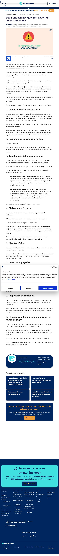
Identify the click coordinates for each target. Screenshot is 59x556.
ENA (48, 499)
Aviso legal (17, 547)
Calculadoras (39, 496)
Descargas (38, 499)
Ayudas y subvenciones (29, 503)
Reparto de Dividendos (18, 505)
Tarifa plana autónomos (4, 494)
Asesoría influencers (29, 496)
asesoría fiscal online (35, 239)
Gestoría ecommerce (29, 494)
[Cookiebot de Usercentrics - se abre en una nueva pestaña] (51, 267)
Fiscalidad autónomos (6, 511)
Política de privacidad (6, 547)
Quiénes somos (51, 492)
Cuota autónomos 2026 (7, 505)
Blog (15, 14)
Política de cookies (11, 279)
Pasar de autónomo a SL (18, 501)
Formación (38, 501)
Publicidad (49, 496)
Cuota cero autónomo (6, 509)
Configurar (28, 288)
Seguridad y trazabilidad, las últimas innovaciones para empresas (42, 394)
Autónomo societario (17, 494)
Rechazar (10, 288)
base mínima (46, 147)
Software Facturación (29, 506)
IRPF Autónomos (5, 513)
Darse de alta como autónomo (5, 498)
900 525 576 (5, 3)
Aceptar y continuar (48, 288)
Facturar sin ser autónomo (6, 502)
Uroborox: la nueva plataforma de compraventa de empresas (41, 380)
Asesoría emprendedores (29, 499)
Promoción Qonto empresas (29, 511)
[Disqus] (29, 441)
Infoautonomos (9, 14)
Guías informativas (40, 494)
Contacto (49, 494)
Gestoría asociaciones (29, 492)
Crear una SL (16, 492)
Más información (29, 484)
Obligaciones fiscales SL (18, 497)
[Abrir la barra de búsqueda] (45, 3)
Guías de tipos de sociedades (18, 512)
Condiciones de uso (39, 547)
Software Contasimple (29, 508)
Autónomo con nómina (18, 508)
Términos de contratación (51, 547)
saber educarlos (19, 250)
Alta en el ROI (4, 515)
